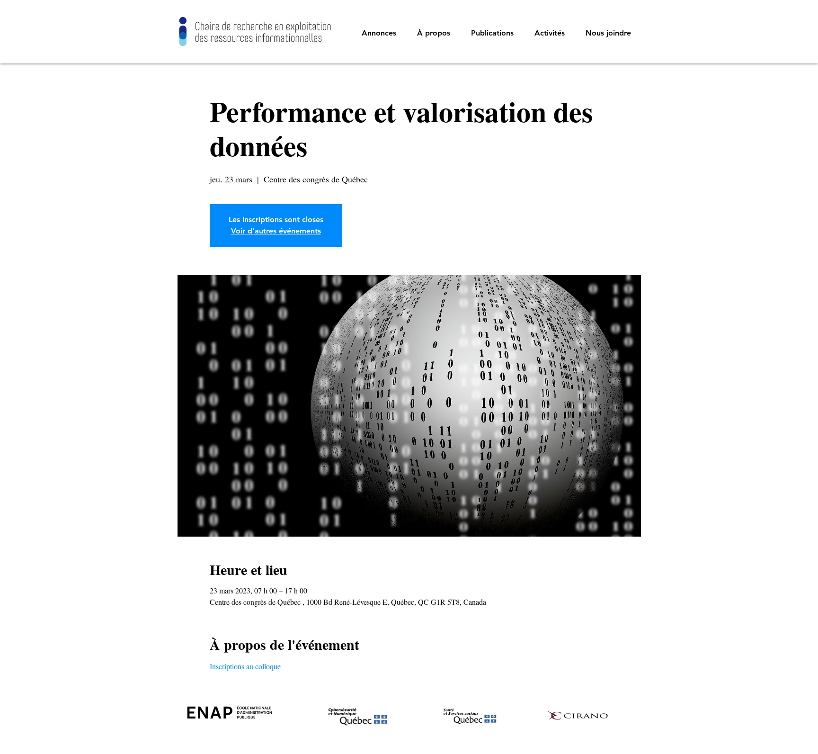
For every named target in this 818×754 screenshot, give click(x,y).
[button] (434, 33)
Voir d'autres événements (276, 230)
